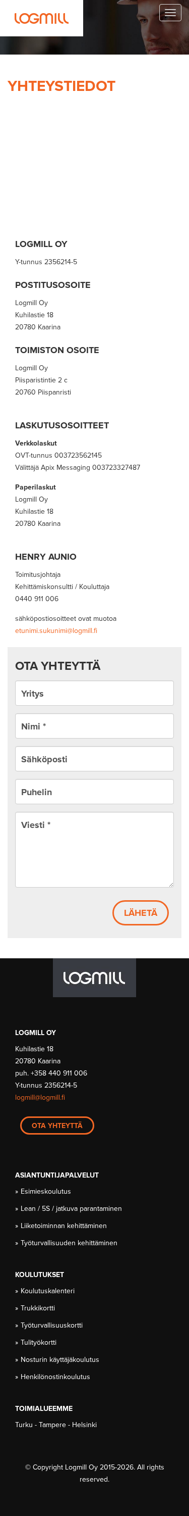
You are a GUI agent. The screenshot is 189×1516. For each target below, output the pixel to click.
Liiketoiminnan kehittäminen (64, 1225)
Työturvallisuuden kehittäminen (69, 1243)
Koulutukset (39, 1274)
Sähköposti (44, 759)
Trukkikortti (38, 1308)
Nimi (33, 726)
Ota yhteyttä (57, 1125)
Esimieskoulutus (46, 1191)
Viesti (35, 824)
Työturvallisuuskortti (52, 1325)
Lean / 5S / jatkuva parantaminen (72, 1208)
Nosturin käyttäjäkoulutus (60, 1359)
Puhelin (36, 792)
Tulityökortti (39, 1342)
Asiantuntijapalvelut (57, 1175)
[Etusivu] (41, 18)
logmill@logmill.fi (40, 1097)
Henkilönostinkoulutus (56, 1377)
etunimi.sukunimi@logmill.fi (56, 630)
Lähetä (140, 912)
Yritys (32, 693)
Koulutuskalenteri (48, 1291)
